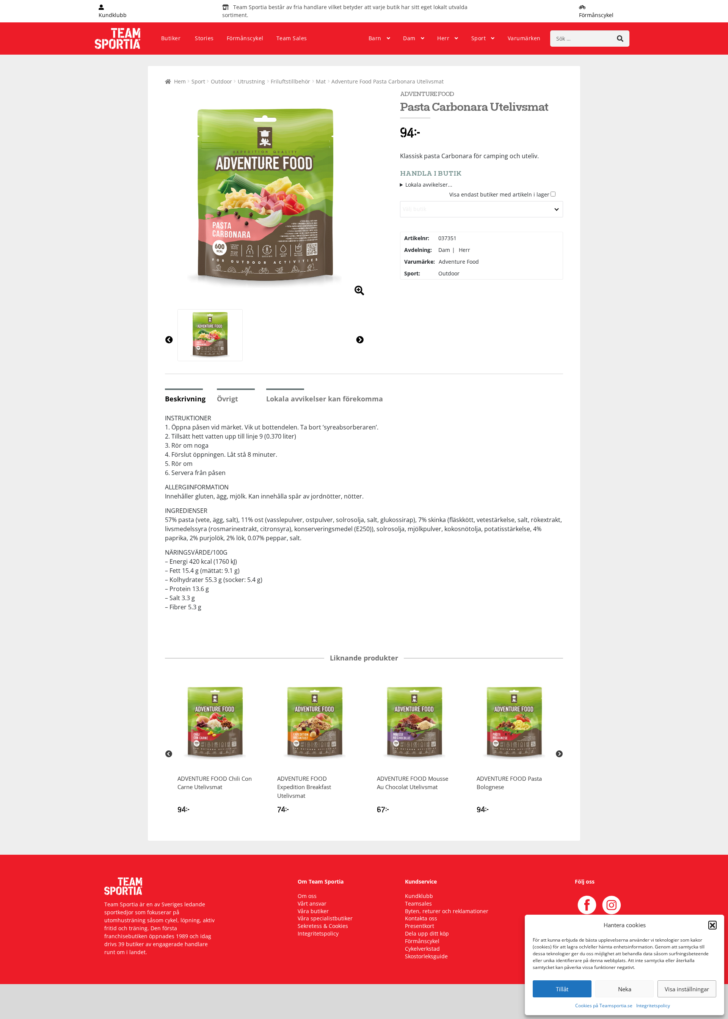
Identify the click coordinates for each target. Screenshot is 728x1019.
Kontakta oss (421, 918)
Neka (624, 989)
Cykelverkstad (422, 948)
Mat (321, 81)
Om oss (307, 895)
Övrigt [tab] (227, 398)
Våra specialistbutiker (325, 918)
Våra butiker (313, 911)
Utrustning (251, 81)
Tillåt (562, 989)
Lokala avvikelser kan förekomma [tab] (324, 398)
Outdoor (221, 81)
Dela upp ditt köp (427, 933)
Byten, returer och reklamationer (446, 911)
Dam (409, 38)
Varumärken (524, 38)
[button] (712, 925)
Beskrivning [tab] (185, 398)
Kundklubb (419, 895)
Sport (478, 38)
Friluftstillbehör (290, 81)
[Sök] (620, 38)
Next (559, 754)
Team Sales (291, 38)
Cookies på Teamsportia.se (603, 1005)
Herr (443, 38)
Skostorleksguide (426, 956)
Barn (375, 38)
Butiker (171, 38)
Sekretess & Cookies (323, 925)
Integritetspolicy (653, 1005)
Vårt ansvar (312, 903)
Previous (169, 754)
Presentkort (419, 925)
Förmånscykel (245, 38)
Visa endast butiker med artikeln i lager (499, 194)
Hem (180, 81)
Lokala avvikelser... (428, 184)
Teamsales (418, 903)
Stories (204, 38)
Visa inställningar (687, 989)
